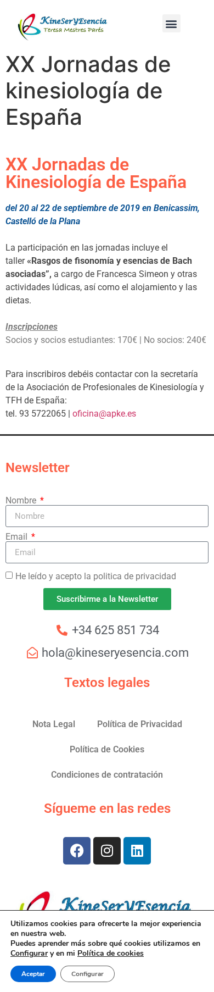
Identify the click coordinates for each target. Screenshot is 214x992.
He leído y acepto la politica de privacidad (95, 576)
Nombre (21, 500)
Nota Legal (53, 724)
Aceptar (33, 973)
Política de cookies (110, 953)
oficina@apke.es (104, 413)
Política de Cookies (107, 749)
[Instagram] (107, 850)
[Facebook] (77, 850)
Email (17, 537)
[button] (171, 23)
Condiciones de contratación (107, 774)
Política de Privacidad (139, 724)
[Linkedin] (137, 850)
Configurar (29, 953)
